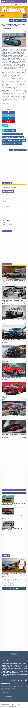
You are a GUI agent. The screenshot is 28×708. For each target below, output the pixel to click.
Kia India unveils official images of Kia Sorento (13, 359)
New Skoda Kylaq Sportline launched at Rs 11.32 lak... (14, 320)
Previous (16, 20)
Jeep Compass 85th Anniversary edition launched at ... (11, 396)
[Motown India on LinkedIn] (24, 4)
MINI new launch (7, 134)
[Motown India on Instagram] (20, 4)
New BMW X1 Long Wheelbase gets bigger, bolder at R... (12, 300)
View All (23, 20)
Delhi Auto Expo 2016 (8, 137)
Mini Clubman (18, 143)
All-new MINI (19, 137)
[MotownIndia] (14, 10)
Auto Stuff (6, 555)
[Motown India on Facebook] (7, 4)
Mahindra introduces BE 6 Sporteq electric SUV (13, 415)
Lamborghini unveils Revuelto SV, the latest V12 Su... (14, 435)
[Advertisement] (14, 168)
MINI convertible (7, 140)
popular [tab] (14, 493)
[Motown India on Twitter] (11, 4)
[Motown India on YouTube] (16, 4)
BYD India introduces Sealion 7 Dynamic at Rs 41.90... (13, 340)
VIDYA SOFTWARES (12, 706)
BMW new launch (10, 130)
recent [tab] (14, 490)
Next (11, 20)
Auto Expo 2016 (18, 134)
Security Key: (6, 220)
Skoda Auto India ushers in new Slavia (11, 377)
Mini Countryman (7, 143)
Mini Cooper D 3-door (19, 140)
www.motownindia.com (12, 672)
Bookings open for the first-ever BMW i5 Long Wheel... (13, 281)
